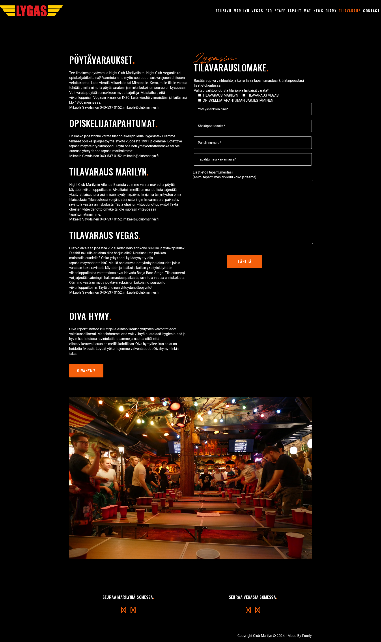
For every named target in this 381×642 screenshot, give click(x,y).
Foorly (307, 636)
